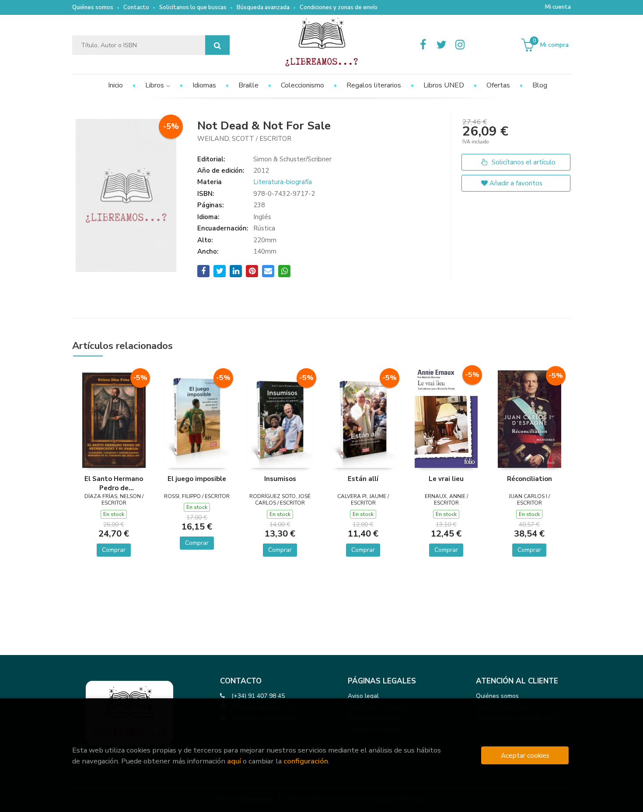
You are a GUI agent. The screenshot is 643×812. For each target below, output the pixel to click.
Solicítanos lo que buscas (193, 7)
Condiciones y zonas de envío (338, 7)
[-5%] (114, 419)
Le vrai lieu (446, 478)
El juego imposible (197, 478)
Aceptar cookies (525, 755)
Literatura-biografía (282, 182)
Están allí (363, 478)
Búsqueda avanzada (263, 7)
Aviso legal (363, 696)
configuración (305, 761)
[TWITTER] (441, 45)
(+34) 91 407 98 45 (258, 696)
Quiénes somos (92, 7)
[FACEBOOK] (423, 45)
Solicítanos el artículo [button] (523, 162)
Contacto (136, 7)
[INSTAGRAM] (459, 45)
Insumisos (280, 478)
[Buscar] (217, 45)
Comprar (114, 550)
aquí (234, 761)
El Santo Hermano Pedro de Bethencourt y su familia (113, 483)
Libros (155, 85)
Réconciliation (529, 478)
